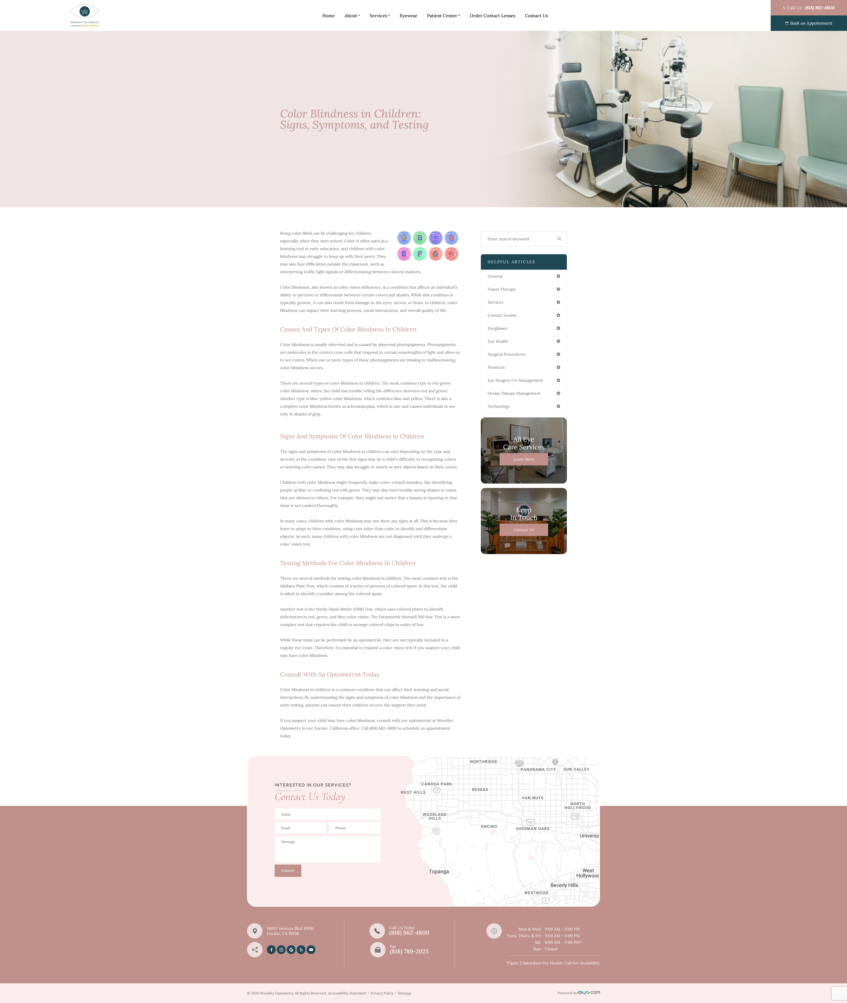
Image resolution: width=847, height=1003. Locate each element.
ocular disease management (514, 393)
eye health (498, 341)
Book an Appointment (811, 23)
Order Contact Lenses (492, 15)
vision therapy (502, 289)
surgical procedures (506, 354)
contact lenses (502, 315)
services (495, 302)
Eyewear (408, 15)
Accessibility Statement (347, 993)
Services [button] (378, 15)
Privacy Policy (382, 993)
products (496, 367)
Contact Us (536, 15)
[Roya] (589, 993)
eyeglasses (497, 328)
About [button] (351, 15)
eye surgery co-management (515, 380)
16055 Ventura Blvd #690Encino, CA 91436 (290, 931)
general (495, 276)
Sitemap (404, 993)
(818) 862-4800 (409, 932)
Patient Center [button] (442, 15)
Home (328, 15)
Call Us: (811, 7)
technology (499, 406)
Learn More (523, 459)
